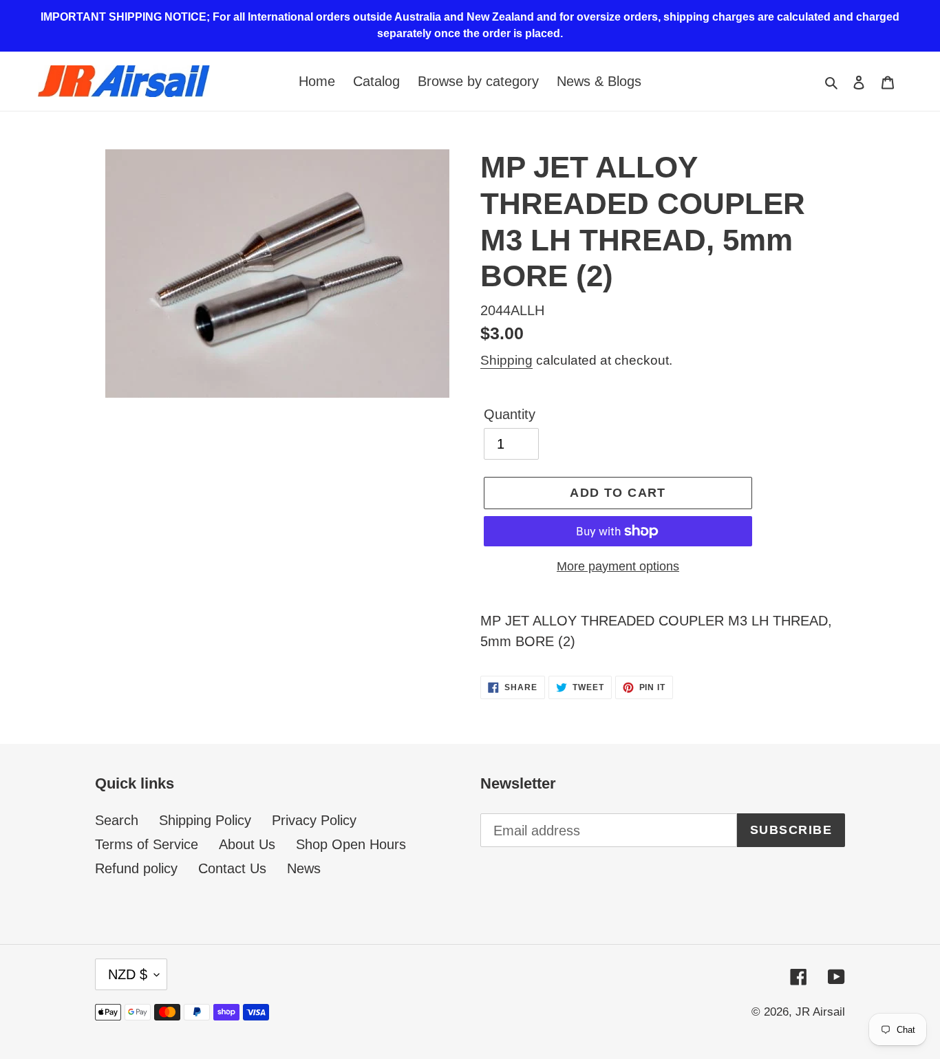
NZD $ (127, 974)
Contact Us (232, 868)
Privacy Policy (314, 820)
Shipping (506, 360)
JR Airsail (820, 1011)
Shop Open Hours (351, 844)
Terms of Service (146, 844)
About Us (247, 844)
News (304, 868)
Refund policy (136, 868)
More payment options (618, 566)
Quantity (509, 414)
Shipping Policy (205, 820)
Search (116, 820)
